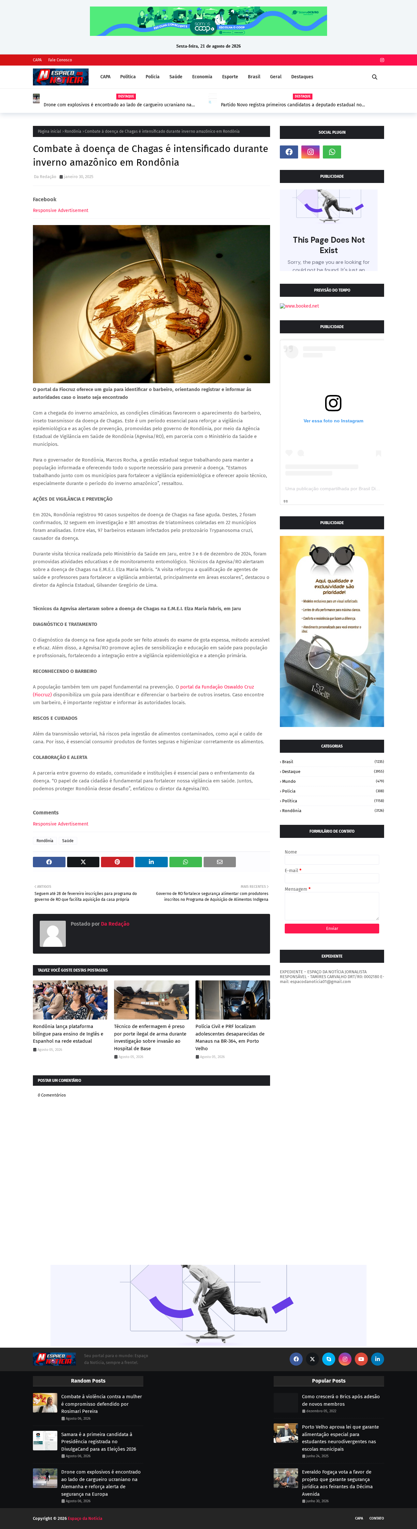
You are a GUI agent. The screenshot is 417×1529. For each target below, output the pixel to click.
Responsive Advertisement (60, 210)
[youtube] (361, 1359)
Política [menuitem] (128, 77)
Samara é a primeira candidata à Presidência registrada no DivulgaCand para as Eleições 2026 (98, 1441)
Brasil (333, 761)
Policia (333, 791)
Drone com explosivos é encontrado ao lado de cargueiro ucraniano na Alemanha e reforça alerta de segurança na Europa (101, 1483)
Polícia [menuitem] (153, 77)
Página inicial (49, 131)
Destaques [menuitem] (302, 77)
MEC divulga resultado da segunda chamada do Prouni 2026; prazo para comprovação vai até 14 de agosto (294, 105)
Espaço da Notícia (85, 1518)
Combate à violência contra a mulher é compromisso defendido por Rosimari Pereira (101, 1404)
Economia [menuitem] (202, 77)
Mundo (333, 781)
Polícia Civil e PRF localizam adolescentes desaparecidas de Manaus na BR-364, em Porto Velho (230, 1037)
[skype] (328, 1359)
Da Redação (45, 176)
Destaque (333, 771)
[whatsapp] (332, 152)
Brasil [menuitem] (254, 77)
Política (333, 800)
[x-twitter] (312, 1359)
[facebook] (289, 152)
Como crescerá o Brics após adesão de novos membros (341, 1400)
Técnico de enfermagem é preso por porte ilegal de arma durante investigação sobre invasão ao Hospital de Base (150, 1037)
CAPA (37, 60)
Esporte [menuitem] (230, 77)
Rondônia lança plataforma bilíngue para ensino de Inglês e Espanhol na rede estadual (68, 1033)
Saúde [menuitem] (175, 77)
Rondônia (73, 131)
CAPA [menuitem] (105, 77)
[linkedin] (377, 1359)
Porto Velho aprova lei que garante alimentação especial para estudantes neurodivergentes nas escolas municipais (340, 1438)
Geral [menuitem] (275, 77)
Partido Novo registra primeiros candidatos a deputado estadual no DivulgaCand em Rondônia (115, 105)
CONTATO (376, 1518)
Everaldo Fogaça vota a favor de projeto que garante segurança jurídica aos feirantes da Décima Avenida (337, 1483)
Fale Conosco (60, 60)
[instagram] (381, 60)
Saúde (68, 841)
